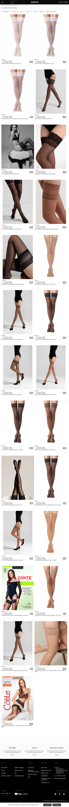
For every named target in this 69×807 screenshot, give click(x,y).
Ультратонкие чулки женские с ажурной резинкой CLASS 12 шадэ (14, 670)
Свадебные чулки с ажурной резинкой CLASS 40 (11, 63)
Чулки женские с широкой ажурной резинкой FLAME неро (12, 284)
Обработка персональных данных (33, 771)
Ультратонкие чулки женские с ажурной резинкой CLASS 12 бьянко (14, 118)
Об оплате (34, 754)
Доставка (3, 773)
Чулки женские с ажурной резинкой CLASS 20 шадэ (11, 394)
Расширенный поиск (46, 770)
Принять (47, 804)
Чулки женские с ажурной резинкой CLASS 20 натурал (45, 560)
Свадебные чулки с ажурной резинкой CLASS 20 (44, 63)
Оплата (3, 770)
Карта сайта (44, 767)
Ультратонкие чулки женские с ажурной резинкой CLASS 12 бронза (14, 615)
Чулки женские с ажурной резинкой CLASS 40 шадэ (11, 339)
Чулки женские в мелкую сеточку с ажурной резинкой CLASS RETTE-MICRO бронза (16, 726)
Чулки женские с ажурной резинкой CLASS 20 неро (11, 504)
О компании (31, 767)
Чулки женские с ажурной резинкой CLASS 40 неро (44, 284)
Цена (35, 11)
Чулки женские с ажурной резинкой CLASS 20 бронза (45, 394)
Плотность (28, 11)
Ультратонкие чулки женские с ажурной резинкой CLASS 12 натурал (47, 615)
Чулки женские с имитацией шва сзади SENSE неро (11, 229)
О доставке (12, 754)
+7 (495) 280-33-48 (60, 775)
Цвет (21, 11)
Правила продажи (19, 767)
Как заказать (4, 767)
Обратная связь (45, 773)
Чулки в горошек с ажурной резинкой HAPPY (43, 118)
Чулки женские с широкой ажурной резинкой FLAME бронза (46, 229)
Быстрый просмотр (17, 53)
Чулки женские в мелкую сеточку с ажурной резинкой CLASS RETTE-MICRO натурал (49, 671)
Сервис (3, 762)
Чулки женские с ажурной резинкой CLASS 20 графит (45, 339)
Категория (14, 11)
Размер (41, 11)
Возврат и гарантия (6, 775)
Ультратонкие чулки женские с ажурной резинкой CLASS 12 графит (47, 504)
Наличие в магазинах (51, 11)
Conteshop (30, 762)
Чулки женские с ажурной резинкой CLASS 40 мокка (45, 449)
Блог (29, 777)
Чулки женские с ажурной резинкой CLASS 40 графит (12, 449)
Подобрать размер (19, 775)
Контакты (56, 762)
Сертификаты (44, 775)
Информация (44, 762)
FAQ (16, 773)
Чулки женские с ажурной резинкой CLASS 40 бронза (12, 560)
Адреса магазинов (32, 774)
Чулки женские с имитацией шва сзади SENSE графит (45, 173)
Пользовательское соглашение (45, 779)
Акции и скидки (18, 770)
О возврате (57, 754)
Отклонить (56, 804)
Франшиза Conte (45, 782)
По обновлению (5, 11)
